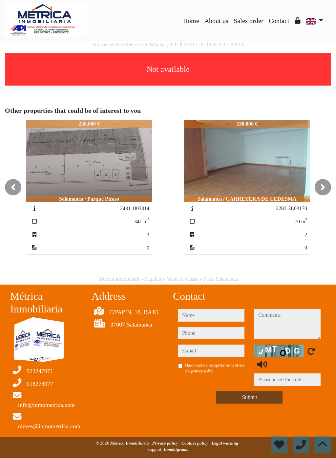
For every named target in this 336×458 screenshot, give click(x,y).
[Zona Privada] (297, 20)
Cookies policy (195, 443)
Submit (249, 397)
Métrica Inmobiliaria (130, 443)
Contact (279, 20)
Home (191, 20)
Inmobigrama (176, 449)
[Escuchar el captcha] (262, 364)
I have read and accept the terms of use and (214, 368)
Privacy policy (165, 443)
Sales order (248, 20)
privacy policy (202, 371)
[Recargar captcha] (311, 351)
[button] (13, 187)
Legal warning (225, 443)
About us (216, 20)
